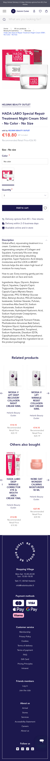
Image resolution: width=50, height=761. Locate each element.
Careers (25, 726)
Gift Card (25, 659)
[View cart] (46, 11)
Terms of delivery (25, 646)
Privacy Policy (25, 637)
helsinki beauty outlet (19, 131)
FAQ (25, 655)
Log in (25, 686)
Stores (25, 713)
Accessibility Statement (25, 722)
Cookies (25, 641)
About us (25, 731)
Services (25, 717)
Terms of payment (25, 650)
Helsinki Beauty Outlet (13, 404)
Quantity (6, 190)
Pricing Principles (25, 664)
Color (5, 156)
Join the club (25, 691)
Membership (25, 632)
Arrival (25, 708)
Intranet (25, 668)
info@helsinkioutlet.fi (25, 586)
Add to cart (22, 208)
